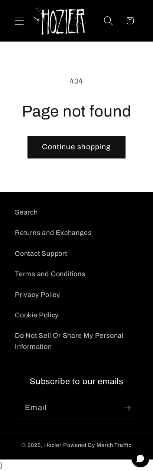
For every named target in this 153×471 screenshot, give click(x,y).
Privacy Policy (37, 294)
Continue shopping (76, 147)
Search (26, 212)
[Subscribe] (127, 408)
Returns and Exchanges (53, 232)
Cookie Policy (37, 315)
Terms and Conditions (50, 274)
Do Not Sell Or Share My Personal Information (69, 341)
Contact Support (41, 253)
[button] (19, 20)
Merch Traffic (114, 445)
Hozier (53, 445)
